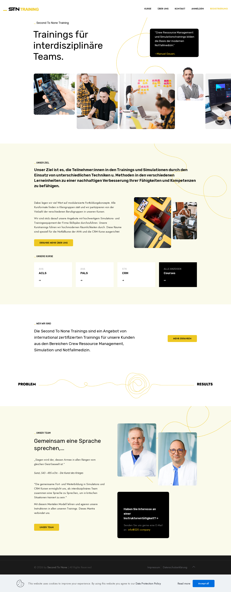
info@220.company (139, 530)
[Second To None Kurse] (21, 8)
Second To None (57, 567)
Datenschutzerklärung (175, 567)
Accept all (203, 583)
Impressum (153, 567)
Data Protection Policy (148, 583)
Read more (184, 583)
